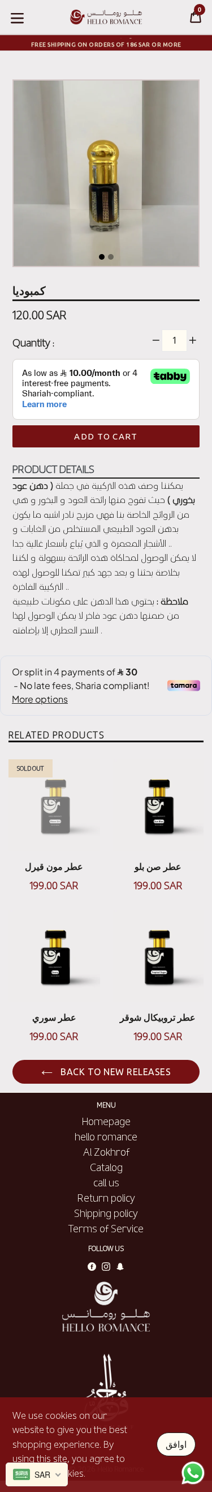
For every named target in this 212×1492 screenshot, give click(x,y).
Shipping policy (106, 1213)
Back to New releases (114, 1072)
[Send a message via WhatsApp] (193, 1473)
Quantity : (33, 342)
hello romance (106, 1136)
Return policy (106, 1197)
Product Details (53, 469)
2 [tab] (111, 257)
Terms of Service (106, 1228)
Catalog (106, 1167)
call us (106, 1182)
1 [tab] (102, 257)
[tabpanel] (106, 176)
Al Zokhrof (106, 1152)
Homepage (106, 1121)
